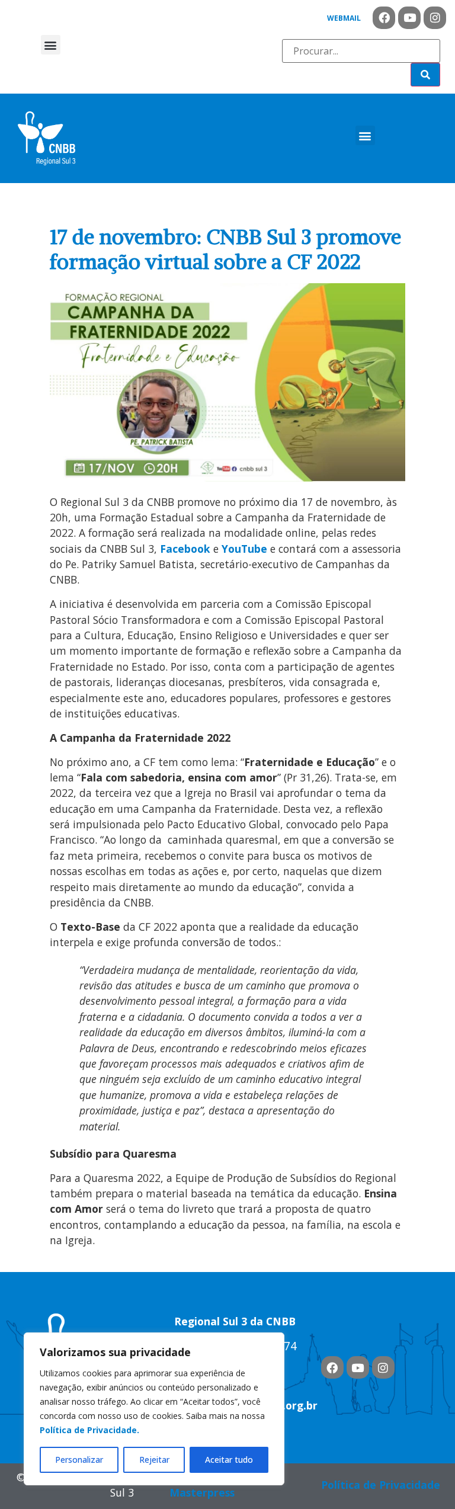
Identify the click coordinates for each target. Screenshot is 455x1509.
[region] (154, 1408)
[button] (50, 45)
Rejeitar (154, 1459)
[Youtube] (409, 18)
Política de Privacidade (380, 1485)
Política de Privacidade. (89, 1430)
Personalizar (79, 1459)
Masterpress (202, 1492)
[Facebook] (384, 18)
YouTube (244, 549)
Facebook (185, 549)
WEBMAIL (344, 18)
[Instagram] (435, 18)
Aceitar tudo (229, 1459)
